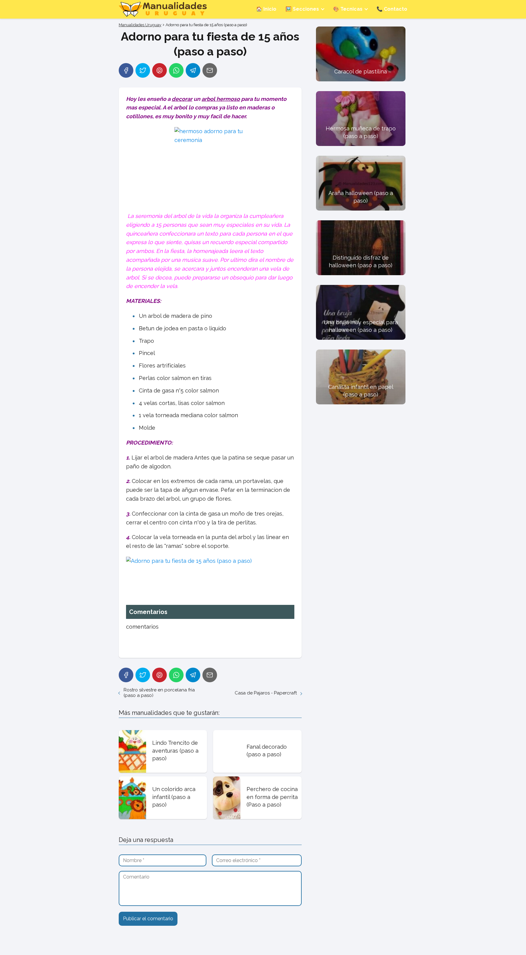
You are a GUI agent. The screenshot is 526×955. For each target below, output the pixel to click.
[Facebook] (126, 70)
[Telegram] (193, 70)
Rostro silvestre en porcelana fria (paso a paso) (159, 692)
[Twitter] (142, 70)
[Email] (209, 70)
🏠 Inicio (266, 9)
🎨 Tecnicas (348, 9)
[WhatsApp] (176, 70)
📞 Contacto (392, 9)
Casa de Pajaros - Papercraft (266, 693)
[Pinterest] (159, 70)
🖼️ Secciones (302, 9)
